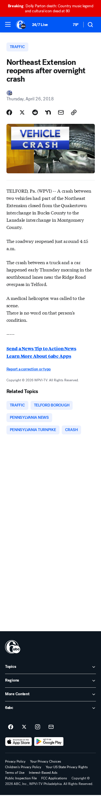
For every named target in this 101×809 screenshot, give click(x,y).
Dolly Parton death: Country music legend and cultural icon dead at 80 (50, 8)
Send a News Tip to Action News (41, 348)
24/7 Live (40, 24)
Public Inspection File (21, 778)
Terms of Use (14, 772)
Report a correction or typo (28, 369)
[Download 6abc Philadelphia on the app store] (18, 741)
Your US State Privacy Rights (67, 767)
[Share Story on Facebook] (9, 112)
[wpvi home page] (12, 647)
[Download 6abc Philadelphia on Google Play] (49, 741)
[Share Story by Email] (61, 112)
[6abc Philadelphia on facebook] (10, 727)
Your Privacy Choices (45, 761)
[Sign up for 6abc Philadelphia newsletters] (51, 727)
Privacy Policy (15, 761)
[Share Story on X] (22, 112)
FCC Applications (54, 778)
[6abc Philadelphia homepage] (21, 24)
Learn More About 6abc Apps (38, 356)
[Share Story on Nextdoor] (48, 112)
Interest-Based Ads (43, 772)
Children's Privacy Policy (23, 767)
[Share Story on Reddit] (35, 112)
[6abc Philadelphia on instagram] (37, 727)
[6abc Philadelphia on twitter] (24, 727)
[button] (8, 24)
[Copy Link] (74, 112)
